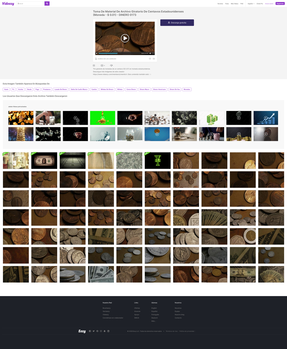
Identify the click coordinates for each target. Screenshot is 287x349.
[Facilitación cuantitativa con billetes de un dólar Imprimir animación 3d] (73, 160)
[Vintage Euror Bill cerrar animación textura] (101, 160)
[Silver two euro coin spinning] (75, 118)
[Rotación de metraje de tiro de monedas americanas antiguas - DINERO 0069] (101, 255)
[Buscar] (47, 3)
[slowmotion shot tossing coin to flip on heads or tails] (129, 118)
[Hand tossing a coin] (75, 134)
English (154, 308)
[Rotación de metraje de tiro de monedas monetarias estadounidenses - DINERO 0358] (44, 255)
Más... (153, 321)
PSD (241, 3)
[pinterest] (97, 331)
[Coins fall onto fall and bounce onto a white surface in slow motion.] (157, 118)
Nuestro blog (179, 314)
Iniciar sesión (269, 3)
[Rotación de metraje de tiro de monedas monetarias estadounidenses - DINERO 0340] (16, 255)
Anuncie (137, 311)
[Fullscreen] (153, 53)
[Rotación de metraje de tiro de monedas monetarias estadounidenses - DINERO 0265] (129, 236)
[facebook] (90, 331)
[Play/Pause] (97, 53)
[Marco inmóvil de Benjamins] (129, 160)
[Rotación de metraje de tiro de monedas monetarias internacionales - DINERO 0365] (214, 274)
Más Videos (234, 3)
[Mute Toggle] (150, 53)
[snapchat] (105, 331)
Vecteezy (106, 311)
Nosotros (178, 308)
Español (154, 311)
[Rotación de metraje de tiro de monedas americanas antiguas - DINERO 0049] (129, 255)
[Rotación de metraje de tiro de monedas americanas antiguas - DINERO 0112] (73, 274)
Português (155, 314)
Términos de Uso (172, 331)
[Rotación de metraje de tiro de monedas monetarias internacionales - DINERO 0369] (16, 236)
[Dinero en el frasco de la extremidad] (16, 160)
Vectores (220, 3)
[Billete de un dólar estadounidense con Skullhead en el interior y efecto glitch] (44, 160)
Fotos (227, 3)
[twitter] (94, 331)
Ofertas (137, 308)
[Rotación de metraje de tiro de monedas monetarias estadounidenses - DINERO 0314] (44, 236)
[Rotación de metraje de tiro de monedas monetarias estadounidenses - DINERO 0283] (186, 274)
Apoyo (136, 314)
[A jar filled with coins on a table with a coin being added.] (129, 134)
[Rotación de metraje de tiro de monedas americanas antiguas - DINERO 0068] (271, 255)
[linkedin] (108, 331)
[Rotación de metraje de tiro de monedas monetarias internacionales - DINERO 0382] (243, 236)
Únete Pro (260, 3)
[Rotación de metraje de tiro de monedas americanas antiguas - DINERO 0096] (214, 255)
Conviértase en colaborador (113, 318)
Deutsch (154, 318)
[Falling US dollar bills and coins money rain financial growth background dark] (48, 134)
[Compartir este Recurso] (154, 58)
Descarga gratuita (178, 23)
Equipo (177, 311)
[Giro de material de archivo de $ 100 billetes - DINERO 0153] (101, 274)
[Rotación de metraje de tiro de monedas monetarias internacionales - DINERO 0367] (186, 217)
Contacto (178, 318)
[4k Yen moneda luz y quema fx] (158, 160)
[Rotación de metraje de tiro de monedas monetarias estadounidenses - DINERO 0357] (214, 236)
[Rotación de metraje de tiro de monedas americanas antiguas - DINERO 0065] (158, 236)
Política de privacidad (186, 331)
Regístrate (280, 3)
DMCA (136, 318)
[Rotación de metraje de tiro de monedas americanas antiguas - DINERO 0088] (158, 255)
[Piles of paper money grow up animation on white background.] (211, 118)
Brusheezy (107, 308)
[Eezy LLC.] (82, 331)
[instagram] (101, 331)
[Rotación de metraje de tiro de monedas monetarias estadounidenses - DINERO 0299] (129, 274)
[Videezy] (8, 4)
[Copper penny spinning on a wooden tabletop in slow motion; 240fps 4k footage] (266, 134)
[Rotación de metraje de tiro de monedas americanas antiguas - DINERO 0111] (158, 274)
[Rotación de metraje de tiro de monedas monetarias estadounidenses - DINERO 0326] (158, 217)
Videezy (106, 314)
